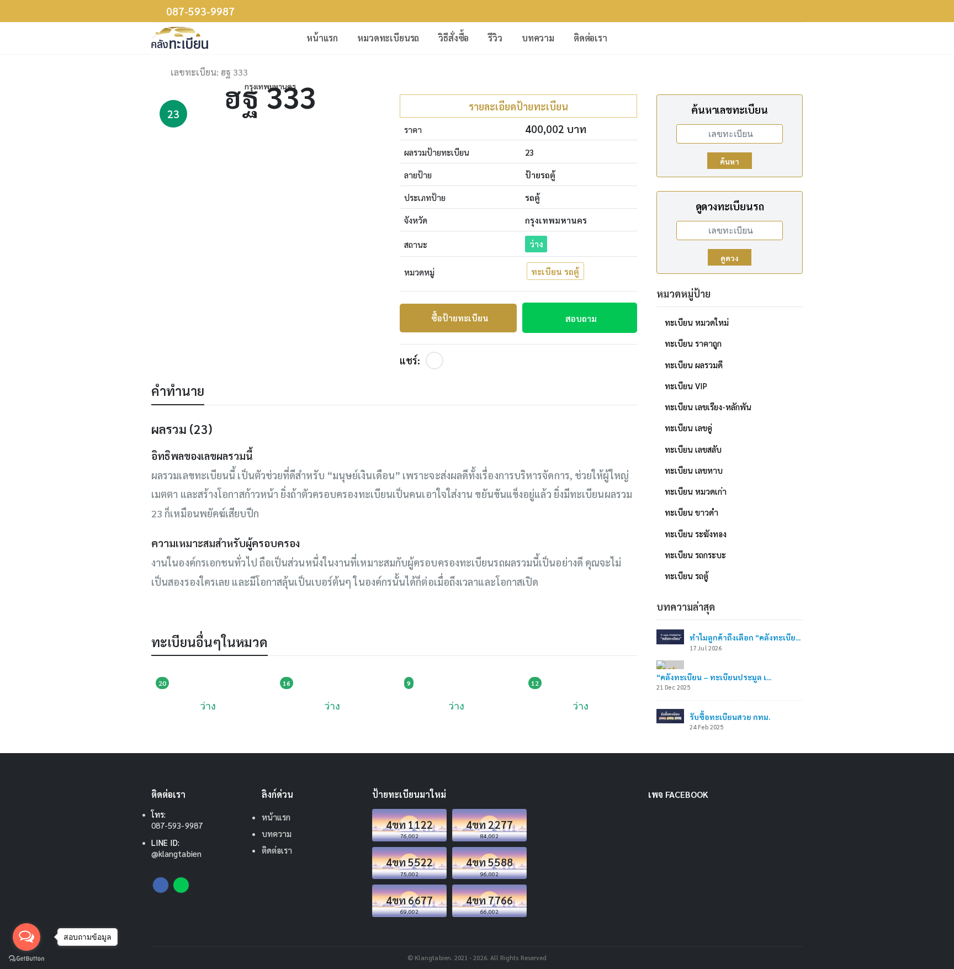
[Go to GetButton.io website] (26, 958)
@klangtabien (176, 853)
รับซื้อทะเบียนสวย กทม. (730, 717)
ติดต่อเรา (590, 38)
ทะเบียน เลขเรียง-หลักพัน (708, 406)
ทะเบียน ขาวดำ (691, 512)
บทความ (538, 38)
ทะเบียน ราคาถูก (693, 343)
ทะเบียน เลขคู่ (688, 427)
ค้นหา (729, 161)
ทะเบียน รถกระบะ (695, 554)
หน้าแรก (322, 38)
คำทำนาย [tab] (177, 390)
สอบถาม (581, 318)
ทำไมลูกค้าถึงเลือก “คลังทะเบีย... (745, 637)
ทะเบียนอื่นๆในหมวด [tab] (209, 641)
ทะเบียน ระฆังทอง (696, 533)
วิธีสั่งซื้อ (453, 38)
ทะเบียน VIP (686, 385)
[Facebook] (434, 360)
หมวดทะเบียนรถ (388, 38)
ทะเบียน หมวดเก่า (696, 491)
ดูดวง (729, 258)
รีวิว (495, 38)
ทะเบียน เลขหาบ (694, 470)
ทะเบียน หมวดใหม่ (697, 322)
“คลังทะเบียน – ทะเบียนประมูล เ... (713, 677)
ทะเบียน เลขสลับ (693, 449)
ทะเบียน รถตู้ (555, 271)
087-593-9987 (200, 11)
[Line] (181, 885)
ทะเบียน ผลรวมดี (694, 364)
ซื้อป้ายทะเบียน (460, 318)
